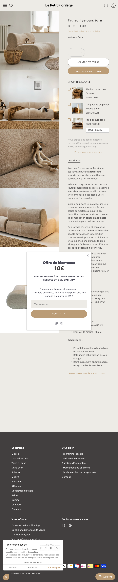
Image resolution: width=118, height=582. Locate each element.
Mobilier (16, 453)
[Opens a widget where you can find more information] (105, 577)
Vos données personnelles (26, 539)
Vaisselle (16, 481)
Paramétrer (33, 567)
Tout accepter (53, 567)
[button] (6, 577)
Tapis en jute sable (95, 119)
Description (74, 160)
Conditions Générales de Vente (28, 530)
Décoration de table (22, 490)
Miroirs (15, 477)
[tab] (75, 160)
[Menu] (5, 5)
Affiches (16, 486)
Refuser (13, 567)
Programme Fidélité (72, 453)
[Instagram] (56, 322)
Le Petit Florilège (32, 573)
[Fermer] (88, 255)
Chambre (16, 504)
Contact (66, 477)
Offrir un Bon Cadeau (73, 458)
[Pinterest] (61, 322)
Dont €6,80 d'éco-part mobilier (84, 31)
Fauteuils (16, 509)
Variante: (72, 37)
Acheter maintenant (88, 71)
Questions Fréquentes (73, 463)
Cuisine (15, 500)
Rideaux (16, 472)
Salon (15, 495)
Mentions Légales (21, 534)
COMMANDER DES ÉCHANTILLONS (86, 373)
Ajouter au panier (89, 62)
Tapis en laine (19, 463)
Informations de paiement (76, 467)
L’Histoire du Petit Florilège (26, 525)
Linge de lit (17, 467)
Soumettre (59, 314)
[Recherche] (106, 6)
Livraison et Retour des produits (79, 472)
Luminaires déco (20, 458)
